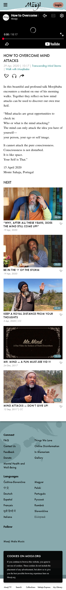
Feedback (9, 452)
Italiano (8, 517)
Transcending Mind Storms (46, 66)
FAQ (6, 440)
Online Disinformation (46, 446)
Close (57, 555)
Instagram (18, 532)
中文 (6, 488)
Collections (30, 587)
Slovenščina (41, 511)
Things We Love (43, 440)
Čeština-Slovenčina (14, 482)
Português (40, 493)
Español (8, 499)
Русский (39, 499)
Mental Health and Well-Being (14, 465)
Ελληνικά (39, 517)
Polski (37, 488)
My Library (57, 587)
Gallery (38, 458)
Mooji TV (7, 587)
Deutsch (8, 493)
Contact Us (10, 446)
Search (19, 587)
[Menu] (5, 5)
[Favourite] (60, 224)
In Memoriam (41, 452)
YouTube (11, 532)
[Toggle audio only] (14, 76)
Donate (8, 458)
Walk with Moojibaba (17, 69)
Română (39, 505)
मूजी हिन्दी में (9, 511)
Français (8, 505)
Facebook (4, 533)
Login (58, 5)
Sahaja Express (44, 587)
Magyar (38, 482)
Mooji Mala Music (14, 541)
